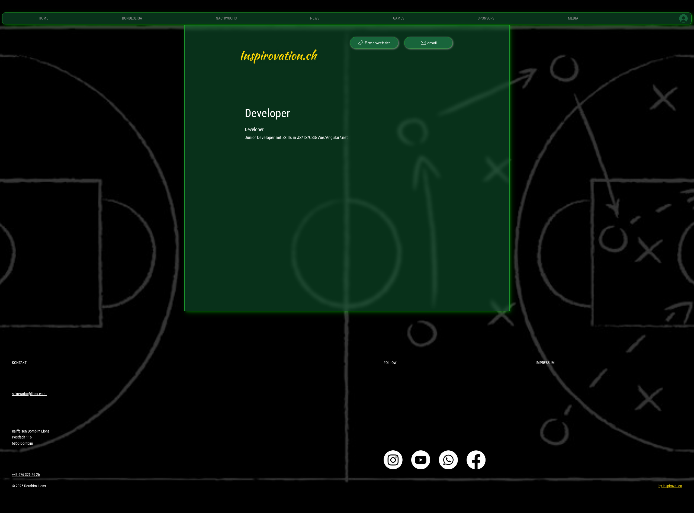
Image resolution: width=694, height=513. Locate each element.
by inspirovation (670, 486)
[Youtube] (420, 459)
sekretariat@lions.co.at (29, 394)
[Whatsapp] (448, 459)
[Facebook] (476, 459)
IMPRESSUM (545, 362)
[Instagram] (393, 459)
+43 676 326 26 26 (26, 474)
